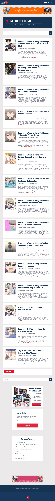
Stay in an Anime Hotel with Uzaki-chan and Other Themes (31, 352)
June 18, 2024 (22, 48)
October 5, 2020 (22, 355)
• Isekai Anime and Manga (21, 446)
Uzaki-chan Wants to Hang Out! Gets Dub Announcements (32, 265)
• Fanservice (17, 453)
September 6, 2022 (23, 162)
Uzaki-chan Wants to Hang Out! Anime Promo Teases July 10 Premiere (33, 286)
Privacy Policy (35, 488)
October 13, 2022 (22, 94)
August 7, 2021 (22, 248)
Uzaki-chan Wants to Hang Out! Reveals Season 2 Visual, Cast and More (32, 157)
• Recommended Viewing (21, 456)
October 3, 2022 (22, 116)
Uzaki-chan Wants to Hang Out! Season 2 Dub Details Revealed (33, 90)
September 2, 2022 (23, 183)
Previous (10, 371)
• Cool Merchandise (19, 458)
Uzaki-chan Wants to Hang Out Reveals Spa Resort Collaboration (33, 180)
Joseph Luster (31, 48)
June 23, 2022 (22, 205)
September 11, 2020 (23, 268)
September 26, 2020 (23, 312)
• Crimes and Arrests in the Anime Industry (26, 444)
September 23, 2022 (23, 137)
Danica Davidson (33, 116)
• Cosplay (16, 451)
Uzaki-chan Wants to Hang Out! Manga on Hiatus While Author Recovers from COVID (33, 44)
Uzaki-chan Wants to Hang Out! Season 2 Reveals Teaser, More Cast (33, 223)
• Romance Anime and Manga (22, 449)
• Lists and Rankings (19, 442)
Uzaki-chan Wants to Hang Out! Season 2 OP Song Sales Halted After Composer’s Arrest (33, 68)
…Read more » (35, 57)
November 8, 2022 (23, 72)
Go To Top (28, 497)
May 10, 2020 (21, 334)
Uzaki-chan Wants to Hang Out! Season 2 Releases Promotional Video (33, 201)
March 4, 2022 (22, 227)
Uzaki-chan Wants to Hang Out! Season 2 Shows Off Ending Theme (33, 134)
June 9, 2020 (21, 290)
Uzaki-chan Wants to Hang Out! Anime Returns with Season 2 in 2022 (33, 244)
